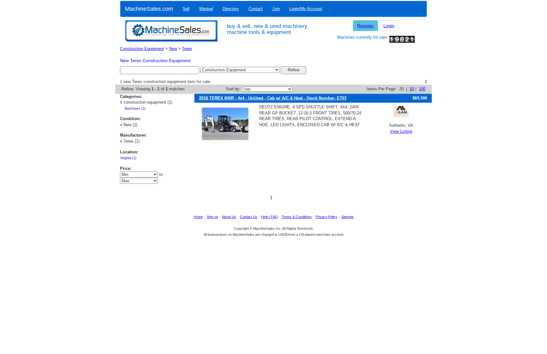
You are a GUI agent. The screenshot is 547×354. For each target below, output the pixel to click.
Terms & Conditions (297, 217)
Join (276, 8)
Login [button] (388, 25)
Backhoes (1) (135, 108)
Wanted (206, 8)
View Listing (401, 131)
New (173, 48)
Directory (231, 8)
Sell (186, 8)
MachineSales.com (149, 9)
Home (198, 217)
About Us (229, 217)
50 (412, 89)
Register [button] (365, 25)
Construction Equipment (142, 48)
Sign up (212, 217)
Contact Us (248, 217)
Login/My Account (305, 8)
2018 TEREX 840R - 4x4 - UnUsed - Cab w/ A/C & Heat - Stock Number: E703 (272, 98)
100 (422, 89)
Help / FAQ (269, 217)
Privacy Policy (326, 217)
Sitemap (347, 217)
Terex (187, 48)
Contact (255, 8)
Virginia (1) (128, 158)
